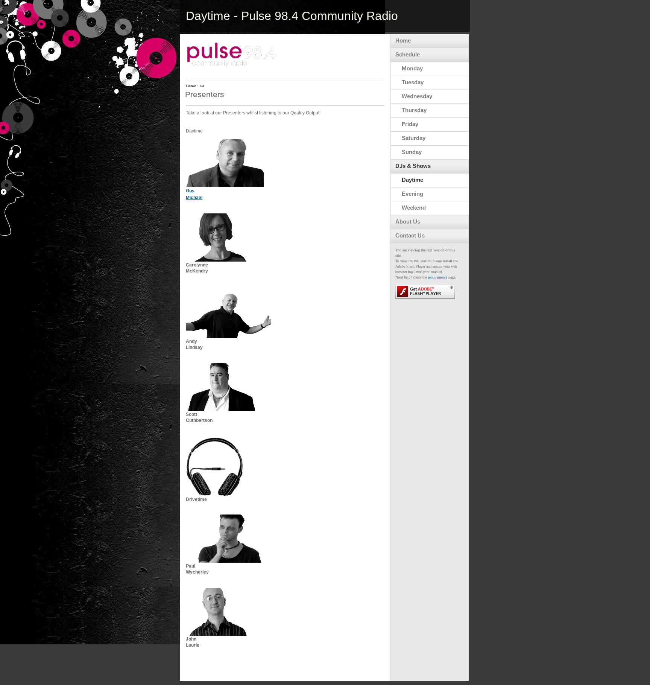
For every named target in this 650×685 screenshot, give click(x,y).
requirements (437, 277)
